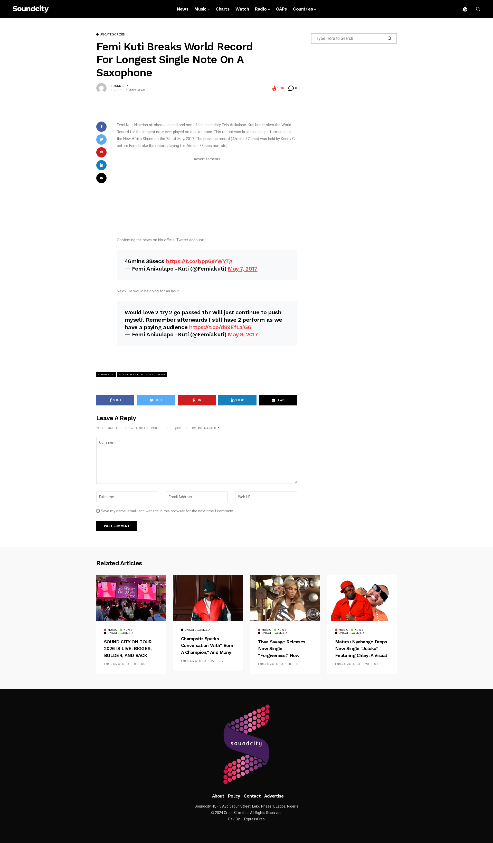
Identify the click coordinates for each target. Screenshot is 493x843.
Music (200, 9)
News (182, 9)
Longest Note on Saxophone (143, 374)
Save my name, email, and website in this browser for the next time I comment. (167, 511)
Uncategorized (112, 34)
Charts (222, 9)
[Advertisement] (207, 199)
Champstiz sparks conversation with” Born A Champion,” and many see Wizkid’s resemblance (207, 652)
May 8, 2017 (243, 334)
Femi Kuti (107, 374)
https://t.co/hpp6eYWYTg (199, 261)
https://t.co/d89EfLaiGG (220, 327)
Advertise (273, 796)
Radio (261, 9)
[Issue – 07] (246, 744)
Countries (303, 9)
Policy (234, 796)
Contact (252, 796)
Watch (242, 9)
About (218, 796)
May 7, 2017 (242, 268)
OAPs (281, 9)
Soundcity (119, 86)
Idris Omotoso (116, 664)
